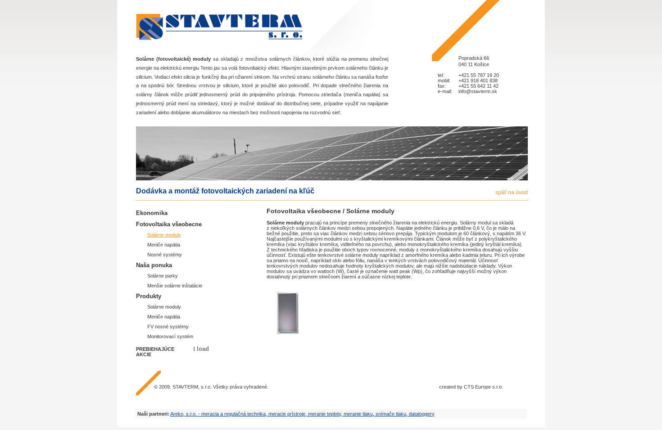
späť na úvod (511, 192)
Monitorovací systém (170, 336)
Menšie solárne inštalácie (174, 285)
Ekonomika (152, 213)
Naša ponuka (154, 265)
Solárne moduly (164, 234)
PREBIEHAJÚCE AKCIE (155, 351)
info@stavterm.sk (477, 91)
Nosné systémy (164, 254)
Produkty (148, 296)
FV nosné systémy (168, 326)
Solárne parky (162, 275)
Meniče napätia (163, 244)
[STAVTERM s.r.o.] (220, 26)
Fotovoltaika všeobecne (169, 224)
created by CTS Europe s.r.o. (471, 387)
